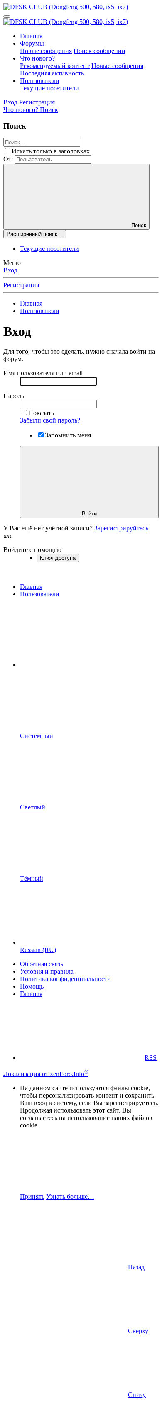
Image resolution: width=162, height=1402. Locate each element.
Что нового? (37, 58)
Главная (31, 35)
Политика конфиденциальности (65, 978)
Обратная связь (41, 963)
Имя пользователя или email (43, 373)
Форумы (32, 43)
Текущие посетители (49, 88)
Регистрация (21, 285)
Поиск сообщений (99, 50)
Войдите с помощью (32, 549)
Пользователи (39, 80)
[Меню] (6, 16)
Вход (10, 270)
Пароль (13, 395)
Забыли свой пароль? (50, 420)
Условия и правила (47, 971)
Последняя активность (52, 73)
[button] (82, 664)
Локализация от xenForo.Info (45, 1073)
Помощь (32, 986)
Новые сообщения (46, 50)
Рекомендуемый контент (55, 65)
